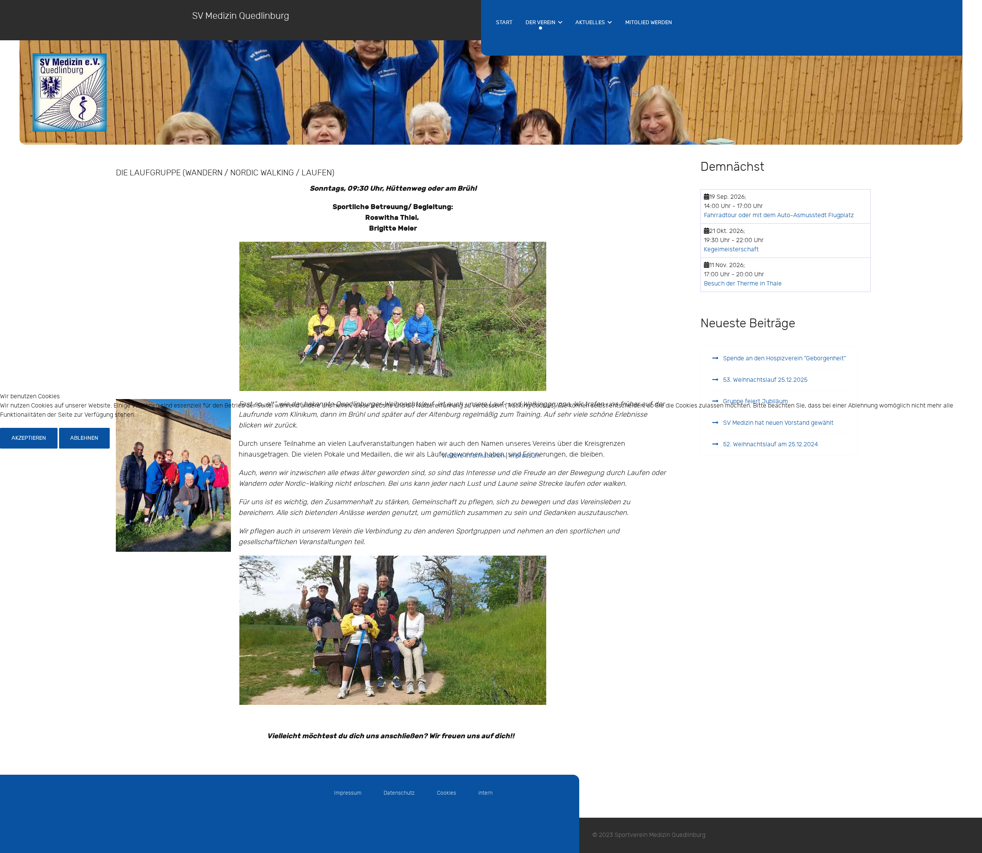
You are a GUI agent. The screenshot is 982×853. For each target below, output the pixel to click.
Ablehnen (84, 438)
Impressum (524, 456)
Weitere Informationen (473, 456)
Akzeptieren (29, 438)
